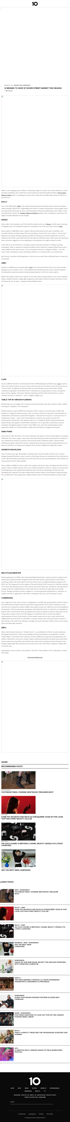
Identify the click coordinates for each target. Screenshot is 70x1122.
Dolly (19, 206)
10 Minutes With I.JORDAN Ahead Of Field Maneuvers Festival (38, 1051)
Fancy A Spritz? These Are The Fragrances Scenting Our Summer (41, 1033)
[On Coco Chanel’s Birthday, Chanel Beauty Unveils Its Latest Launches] (7, 931)
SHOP (12, 1088)
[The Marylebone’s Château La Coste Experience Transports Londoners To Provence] (7, 984)
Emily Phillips (9, 90)
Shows (17, 1013)
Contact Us (25, 1095)
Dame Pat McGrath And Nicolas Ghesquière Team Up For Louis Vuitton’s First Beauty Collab (32, 818)
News (21, 85)
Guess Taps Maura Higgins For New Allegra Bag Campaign (37, 998)
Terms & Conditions (31, 1097)
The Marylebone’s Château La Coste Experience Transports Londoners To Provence (37, 981)
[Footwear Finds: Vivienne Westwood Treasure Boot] (7, 896)
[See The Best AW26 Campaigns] (7, 949)
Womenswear (26, 85)
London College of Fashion (29, 213)
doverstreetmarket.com (35, 657)
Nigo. (61, 226)
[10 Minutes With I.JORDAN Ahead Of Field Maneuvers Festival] (7, 1054)
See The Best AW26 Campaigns (15, 870)
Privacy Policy (51, 1095)
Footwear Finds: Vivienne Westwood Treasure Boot (27, 792)
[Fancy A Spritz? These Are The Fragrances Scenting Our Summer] (7, 1036)
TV (44, 1091)
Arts (16, 1048)
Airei (30, 267)
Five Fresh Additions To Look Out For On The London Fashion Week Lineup (39, 1016)
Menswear (16, 85)
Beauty (3, 814)
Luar (59, 384)
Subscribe (42, 1097)
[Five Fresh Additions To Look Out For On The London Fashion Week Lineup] (7, 1019)
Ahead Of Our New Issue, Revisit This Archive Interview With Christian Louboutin (40, 963)
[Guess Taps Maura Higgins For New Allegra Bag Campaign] (7, 1001)
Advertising (41, 1095)
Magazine (17, 1095)
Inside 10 (18, 978)
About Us (33, 1095)
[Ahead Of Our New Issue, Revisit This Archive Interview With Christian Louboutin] (7, 966)
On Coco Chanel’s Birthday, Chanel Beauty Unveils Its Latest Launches (32, 844)
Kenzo (48, 224)
